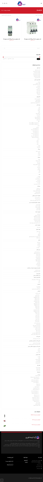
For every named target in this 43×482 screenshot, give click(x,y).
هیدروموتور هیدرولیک (36, 378)
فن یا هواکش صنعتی (36, 275)
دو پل (37, 143)
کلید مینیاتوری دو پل (35, 132)
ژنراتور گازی (38, 244)
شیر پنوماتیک (38, 188)
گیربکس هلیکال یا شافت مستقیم (35, 334)
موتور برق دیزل (38, 368)
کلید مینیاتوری (38, 119)
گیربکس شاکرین (37, 320)
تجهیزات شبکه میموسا (37, 220)
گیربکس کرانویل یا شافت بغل (36, 333)
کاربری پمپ (38, 180)
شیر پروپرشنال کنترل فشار (35, 393)
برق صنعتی (38, 105)
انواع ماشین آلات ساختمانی (36, 343)
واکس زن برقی (38, 352)
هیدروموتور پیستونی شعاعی (34, 379)
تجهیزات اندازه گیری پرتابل (36, 71)
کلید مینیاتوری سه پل (35, 134)
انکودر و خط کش (38, 83)
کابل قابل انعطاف (38, 260)
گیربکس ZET (37, 313)
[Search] (3, 3)
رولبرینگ (39, 153)
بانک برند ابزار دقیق (37, 70)
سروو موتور (38, 116)
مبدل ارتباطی (38, 93)
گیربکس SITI (37, 308)
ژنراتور (39, 240)
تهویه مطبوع (38, 229)
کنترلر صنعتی (38, 90)
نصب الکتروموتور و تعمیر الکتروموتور (35, 102)
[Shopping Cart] (5, 3)
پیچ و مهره (38, 163)
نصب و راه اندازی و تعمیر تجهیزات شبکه (35, 223)
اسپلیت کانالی (38, 231)
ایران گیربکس (37, 294)
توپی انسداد (38, 167)
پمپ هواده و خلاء (37, 179)
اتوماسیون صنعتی (37, 79)
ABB (38, 121)
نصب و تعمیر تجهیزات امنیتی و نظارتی (35, 200)
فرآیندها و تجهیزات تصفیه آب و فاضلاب (33, 268)
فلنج (39, 170)
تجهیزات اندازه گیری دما (37, 72)
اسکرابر (39, 348)
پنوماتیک (38, 186)
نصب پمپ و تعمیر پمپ (37, 184)
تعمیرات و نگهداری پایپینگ (36, 164)
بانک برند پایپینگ (38, 160)
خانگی (39, 280)
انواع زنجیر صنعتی (37, 207)
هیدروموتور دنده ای (35, 382)
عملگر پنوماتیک (38, 189)
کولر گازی (39, 235)
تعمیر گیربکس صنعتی (37, 323)
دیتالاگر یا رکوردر (38, 87)
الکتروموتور (38, 96)
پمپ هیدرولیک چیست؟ (9, 461)
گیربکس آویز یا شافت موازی (36, 325)
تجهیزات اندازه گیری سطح (36, 73)
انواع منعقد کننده (38, 361)
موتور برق (38, 365)
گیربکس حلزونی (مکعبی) (36, 326)
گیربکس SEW (37, 307)
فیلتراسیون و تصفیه (37, 277)
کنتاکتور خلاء (38, 147)
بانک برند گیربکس (37, 293)
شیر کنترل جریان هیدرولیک (35, 397)
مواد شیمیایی (38, 354)
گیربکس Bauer (37, 296)
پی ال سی (39, 85)
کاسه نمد (39, 155)
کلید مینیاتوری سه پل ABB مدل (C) (33, 124)
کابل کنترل (38, 262)
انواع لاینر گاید (38, 208)
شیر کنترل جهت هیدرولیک (35, 398)
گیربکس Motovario (36, 303)
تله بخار (39, 165)
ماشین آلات (38, 227)
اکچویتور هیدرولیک (37, 375)
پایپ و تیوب (38, 162)
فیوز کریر (37, 127)
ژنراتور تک (39, 243)
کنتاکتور (39, 145)
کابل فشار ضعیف (38, 257)
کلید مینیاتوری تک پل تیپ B (34, 129)
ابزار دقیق (38, 68)
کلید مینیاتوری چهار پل (35, 131)
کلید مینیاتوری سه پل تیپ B (34, 136)
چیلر (39, 232)
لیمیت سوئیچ (38, 92)
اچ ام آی (39, 82)
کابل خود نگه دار (38, 255)
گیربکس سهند (37, 319)
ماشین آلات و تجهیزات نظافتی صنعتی (34, 346)
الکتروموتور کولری (38, 100)
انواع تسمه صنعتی (37, 206)
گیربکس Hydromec (36, 301)
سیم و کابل (38, 249)
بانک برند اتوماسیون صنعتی (36, 84)
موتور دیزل (38, 247)
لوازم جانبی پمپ (38, 181)
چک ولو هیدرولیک (37, 386)
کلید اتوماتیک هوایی (37, 118)
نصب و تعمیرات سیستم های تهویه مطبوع (34, 236)
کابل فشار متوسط (38, 259)
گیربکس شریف (37, 321)
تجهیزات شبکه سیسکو (37, 217)
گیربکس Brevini (37, 298)
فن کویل (39, 234)
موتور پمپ (38, 182)
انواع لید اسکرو (38, 209)
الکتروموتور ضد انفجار (37, 99)
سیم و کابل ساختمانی (37, 252)
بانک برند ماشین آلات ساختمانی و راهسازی (34, 344)
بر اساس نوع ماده (37, 363)
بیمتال (39, 108)
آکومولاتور (39, 374)
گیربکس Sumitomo (36, 310)
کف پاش (39, 351)
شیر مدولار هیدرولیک (36, 401)
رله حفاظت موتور (38, 113)
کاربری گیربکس (38, 324)
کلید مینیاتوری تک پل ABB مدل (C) (33, 122)
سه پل (37, 144)
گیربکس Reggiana (36, 305)
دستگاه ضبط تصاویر (37, 197)
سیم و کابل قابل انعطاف (37, 253)
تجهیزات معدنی (37, 225)
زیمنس (38, 138)
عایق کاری (39, 169)
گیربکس (39, 291)
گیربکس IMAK (37, 302)
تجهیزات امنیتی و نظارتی (36, 195)
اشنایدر (38, 125)
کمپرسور (39, 284)
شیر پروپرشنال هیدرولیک (36, 389)
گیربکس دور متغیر (37, 329)
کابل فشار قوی (38, 258)
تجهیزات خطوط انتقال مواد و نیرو (34, 202)
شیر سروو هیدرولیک (36, 396)
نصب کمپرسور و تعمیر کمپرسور (36, 289)
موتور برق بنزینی (38, 367)
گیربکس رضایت (37, 316)
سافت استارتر (38, 114)
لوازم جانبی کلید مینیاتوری (35, 137)
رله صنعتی (38, 88)
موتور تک (39, 246)
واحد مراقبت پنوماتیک (37, 193)
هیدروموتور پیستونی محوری (34, 381)
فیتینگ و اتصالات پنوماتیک (36, 191)
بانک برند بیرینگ (38, 151)
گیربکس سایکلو (38, 330)
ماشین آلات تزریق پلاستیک (36, 338)
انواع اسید (39, 356)
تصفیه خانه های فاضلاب (37, 271)
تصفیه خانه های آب (37, 270)
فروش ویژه (38, 273)
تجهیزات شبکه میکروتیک (37, 219)
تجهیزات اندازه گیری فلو (37, 76)
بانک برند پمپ (38, 177)
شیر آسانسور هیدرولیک (36, 388)
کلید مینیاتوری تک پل (35, 128)
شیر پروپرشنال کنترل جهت (34, 392)
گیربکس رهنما (37, 317)
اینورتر (39, 107)
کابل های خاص (38, 264)
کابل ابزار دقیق (38, 254)
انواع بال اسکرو (38, 204)
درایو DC (39, 111)
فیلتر (38, 58)
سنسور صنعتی (38, 89)
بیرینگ (39, 149)
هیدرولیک (38, 372)
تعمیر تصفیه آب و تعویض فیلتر (36, 279)
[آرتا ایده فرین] (21, 3)
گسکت (39, 172)
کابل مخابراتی (38, 263)
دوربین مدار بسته (37, 199)
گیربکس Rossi (37, 306)
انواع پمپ (39, 176)
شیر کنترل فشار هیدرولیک (36, 400)
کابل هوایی (38, 265)
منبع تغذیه (38, 94)
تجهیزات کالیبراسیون (37, 77)
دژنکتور (39, 112)
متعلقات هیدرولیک (37, 404)
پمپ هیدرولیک (38, 384)
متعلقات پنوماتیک (37, 192)
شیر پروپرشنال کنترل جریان (34, 390)
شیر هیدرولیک (38, 385)
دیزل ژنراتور (38, 242)
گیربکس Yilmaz (37, 312)
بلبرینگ (39, 152)
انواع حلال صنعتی (38, 359)
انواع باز (39, 358)
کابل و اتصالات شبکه (37, 221)
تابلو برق (39, 109)
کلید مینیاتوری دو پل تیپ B (34, 133)
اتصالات (39, 159)
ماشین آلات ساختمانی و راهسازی (34, 341)
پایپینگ (39, 157)
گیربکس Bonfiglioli (36, 297)
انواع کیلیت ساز (38, 360)
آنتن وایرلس (38, 214)
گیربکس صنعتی (38, 331)
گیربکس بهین (37, 315)
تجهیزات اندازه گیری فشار (37, 75)
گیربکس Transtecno (36, 311)
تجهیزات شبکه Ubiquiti (37, 216)
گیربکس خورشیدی (37, 328)
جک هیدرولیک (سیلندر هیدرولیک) (35, 377)
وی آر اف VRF (38, 238)
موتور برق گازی (38, 370)
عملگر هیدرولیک (38, 402)
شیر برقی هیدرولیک (10, 464)
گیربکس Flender (37, 299)
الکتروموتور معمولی (37, 101)
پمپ (39, 174)
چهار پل (37, 141)
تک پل (37, 140)
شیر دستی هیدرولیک (36, 395)
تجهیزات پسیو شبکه (37, 215)
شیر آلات (39, 168)
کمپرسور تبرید (38, 286)
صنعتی (39, 282)
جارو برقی (39, 350)
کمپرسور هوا (38, 287)
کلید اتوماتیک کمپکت (37, 117)
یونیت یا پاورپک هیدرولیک (36, 405)
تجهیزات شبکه (37, 212)
